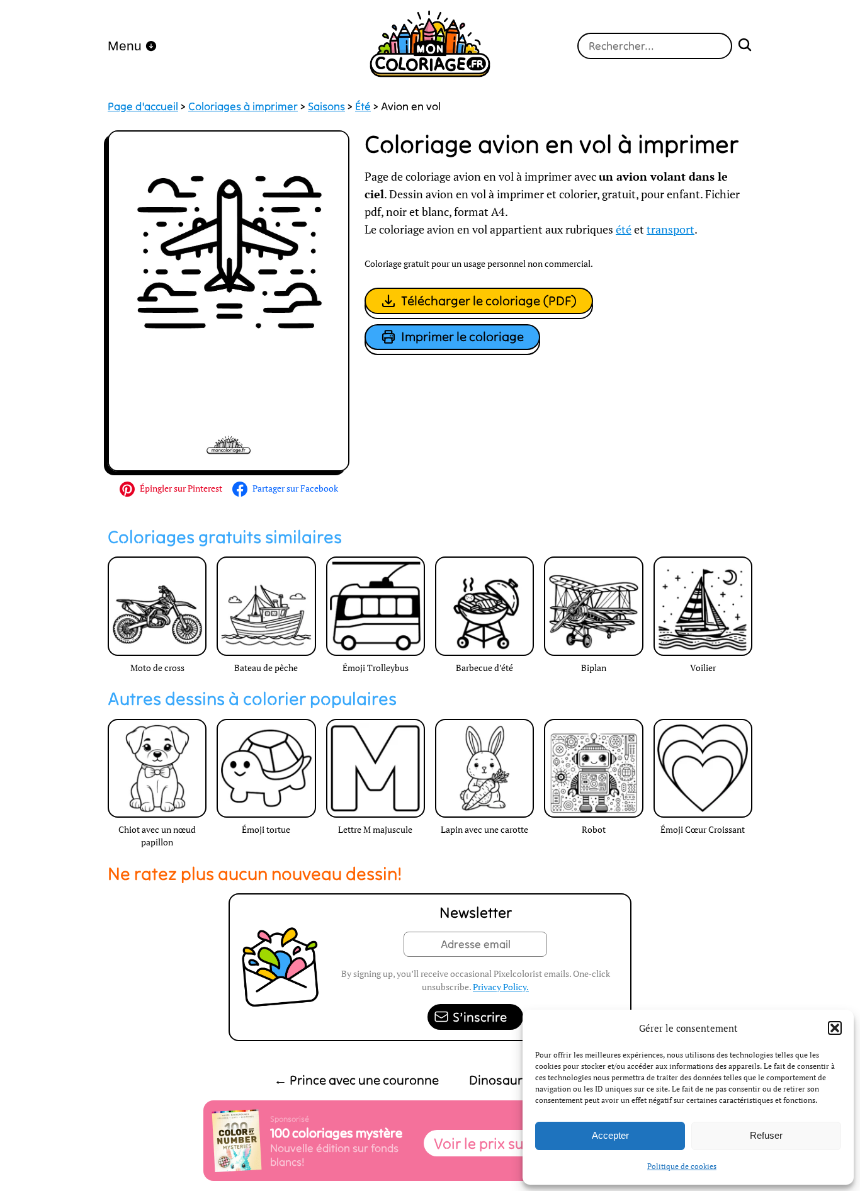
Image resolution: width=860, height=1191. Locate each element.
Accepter (610, 1135)
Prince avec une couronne (356, 1079)
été (623, 229)
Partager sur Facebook (295, 488)
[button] (835, 1028)
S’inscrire (480, 1016)
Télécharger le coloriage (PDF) (489, 300)
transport (670, 229)
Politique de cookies (681, 1166)
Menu (125, 45)
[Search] (744, 46)
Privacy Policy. (501, 987)
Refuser (766, 1135)
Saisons (326, 106)
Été (363, 106)
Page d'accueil (143, 106)
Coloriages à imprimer (243, 106)
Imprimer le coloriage (462, 336)
